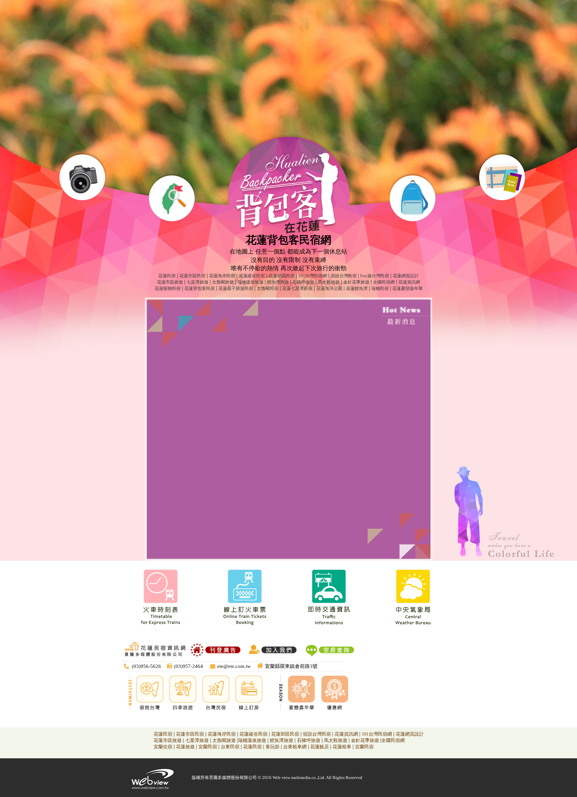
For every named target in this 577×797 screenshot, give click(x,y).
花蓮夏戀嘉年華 (407, 288)
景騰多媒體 (220, 777)
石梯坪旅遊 (303, 282)
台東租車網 (295, 746)
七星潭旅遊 (197, 282)
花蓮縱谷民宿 (252, 275)
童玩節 (272, 746)
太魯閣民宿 (267, 288)
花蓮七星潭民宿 (297, 288)
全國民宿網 (384, 282)
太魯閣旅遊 (223, 282)
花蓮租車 (342, 746)
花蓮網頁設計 (406, 275)
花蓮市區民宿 (192, 275)
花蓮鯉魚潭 (357, 288)
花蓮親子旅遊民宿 (235, 288)
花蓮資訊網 (409, 282)
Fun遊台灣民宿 (374, 275)
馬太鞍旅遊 (329, 282)
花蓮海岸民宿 (222, 275)
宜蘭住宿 (163, 746)
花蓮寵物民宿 (168, 288)
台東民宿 (230, 746)
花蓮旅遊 (185, 746)
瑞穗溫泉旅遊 (250, 282)
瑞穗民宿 (380, 288)
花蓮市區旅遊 (170, 282)
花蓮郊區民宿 (281, 275)
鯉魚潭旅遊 (278, 282)
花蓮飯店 (319, 746)
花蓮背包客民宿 (199, 288)
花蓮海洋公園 (329, 288)
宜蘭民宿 (207, 746)
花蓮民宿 (167, 275)
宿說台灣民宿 (344, 275)
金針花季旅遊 (356, 282)
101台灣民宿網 (312, 275)
